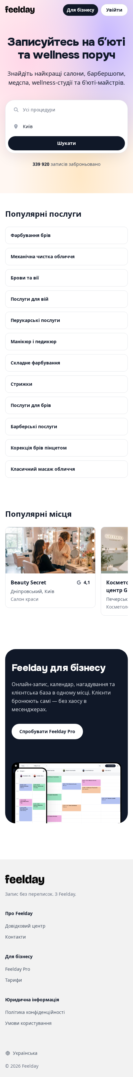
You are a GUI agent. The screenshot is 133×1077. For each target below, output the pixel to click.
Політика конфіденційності (35, 1012)
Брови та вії (25, 278)
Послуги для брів (31, 405)
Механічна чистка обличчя (43, 256)
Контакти (15, 937)
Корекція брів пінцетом (39, 448)
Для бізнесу (80, 10)
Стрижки (21, 384)
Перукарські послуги (35, 320)
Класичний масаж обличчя (43, 469)
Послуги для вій (29, 299)
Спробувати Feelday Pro (47, 731)
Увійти (114, 10)
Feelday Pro (17, 969)
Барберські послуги (34, 426)
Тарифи (13, 980)
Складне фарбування (35, 363)
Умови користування (28, 1023)
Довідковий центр (25, 926)
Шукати (66, 143)
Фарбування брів (31, 235)
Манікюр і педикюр (33, 341)
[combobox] (71, 110)
